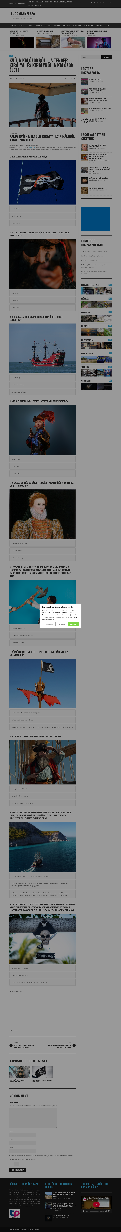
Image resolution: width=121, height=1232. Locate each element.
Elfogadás (73, 624)
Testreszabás (49, 624)
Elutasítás (62, 624)
